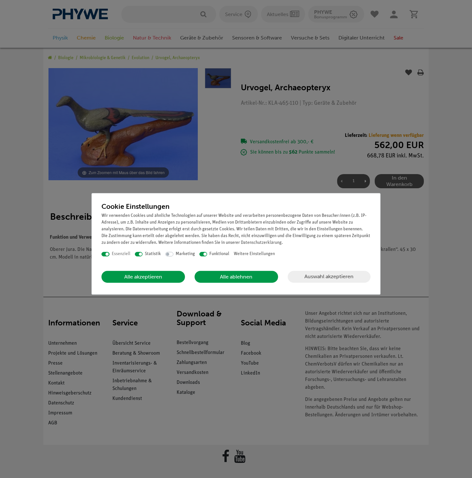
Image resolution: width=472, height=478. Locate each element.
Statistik (153, 254)
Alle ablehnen (236, 277)
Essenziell (121, 254)
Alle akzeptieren (143, 277)
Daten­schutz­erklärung (261, 242)
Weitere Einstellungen (254, 254)
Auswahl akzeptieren (329, 276)
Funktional (219, 254)
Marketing (185, 254)
